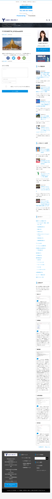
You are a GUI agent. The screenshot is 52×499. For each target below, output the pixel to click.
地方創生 (42, 80)
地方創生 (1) (38, 253)
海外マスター (46, 195)
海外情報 (42, 97)
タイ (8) (39, 267)
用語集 (38, 468)
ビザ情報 (41, 95)
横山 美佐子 (5, 34)
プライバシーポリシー (41, 470)
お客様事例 (39, 135)
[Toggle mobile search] (46, 20)
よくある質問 (39, 465)
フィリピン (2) (41, 262)
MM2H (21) (40, 231)
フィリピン (42, 121)
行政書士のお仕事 (40, 82)
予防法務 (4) (40, 250)
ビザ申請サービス (27, 461)
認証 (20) (39, 229)
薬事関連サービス (27, 467)
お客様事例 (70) (39, 272)
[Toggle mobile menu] (49, 20)
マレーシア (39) (41, 264)
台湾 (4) (39, 259)
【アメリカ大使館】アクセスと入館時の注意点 (45, 151)
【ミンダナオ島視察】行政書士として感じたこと (45, 117)
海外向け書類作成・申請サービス (27, 464)
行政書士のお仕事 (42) (40, 248)
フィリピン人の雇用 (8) (41, 245)
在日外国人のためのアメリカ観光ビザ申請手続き (45, 162)
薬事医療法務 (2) (41, 240)
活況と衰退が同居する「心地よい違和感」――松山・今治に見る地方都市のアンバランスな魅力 (43, 75)
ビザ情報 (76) (39, 255)
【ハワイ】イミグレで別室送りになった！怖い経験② (45, 175)
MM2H (38, 95)
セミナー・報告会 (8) (40, 274)
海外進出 (43, 135)
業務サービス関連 (42, 122)
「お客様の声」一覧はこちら (44, 447)
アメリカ (42, 166)
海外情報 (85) (39, 257)
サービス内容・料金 (26, 457)
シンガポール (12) (41, 269)
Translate (31, 16)
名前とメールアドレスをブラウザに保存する (20, 86)
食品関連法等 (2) (41, 226)
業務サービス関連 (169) (41, 221)
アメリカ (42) (39, 243)
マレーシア (46, 95)
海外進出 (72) (40, 238)
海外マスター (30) (40, 277)
